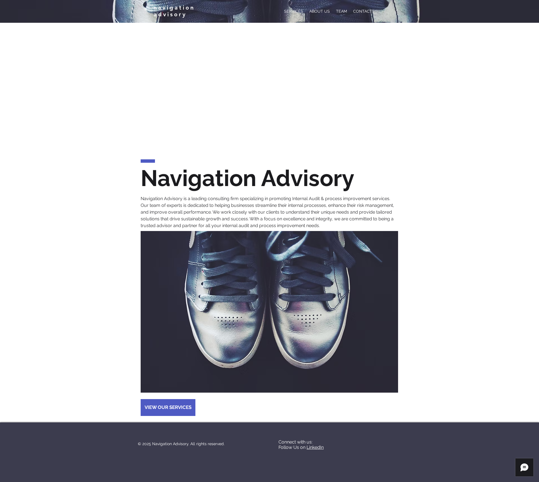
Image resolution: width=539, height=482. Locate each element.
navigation (174, 7)
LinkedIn (315, 447)
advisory (172, 14)
